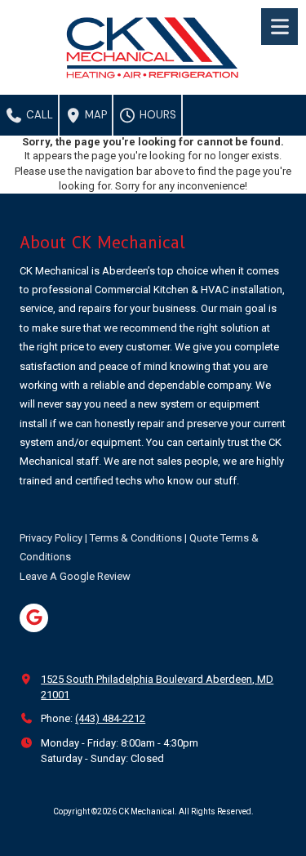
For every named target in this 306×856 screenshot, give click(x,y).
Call (38, 115)
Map (94, 115)
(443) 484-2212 (110, 718)
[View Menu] (279, 26)
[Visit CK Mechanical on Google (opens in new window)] (34, 618)
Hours (156, 115)
